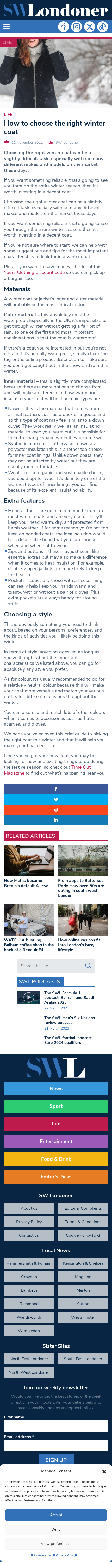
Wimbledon (29, 1331)
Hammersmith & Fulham (29, 1263)
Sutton (83, 1304)
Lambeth (29, 1290)
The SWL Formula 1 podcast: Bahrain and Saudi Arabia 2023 (69, 997)
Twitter (89, 26)
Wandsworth (29, 1317)
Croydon (29, 1277)
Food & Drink (56, 1159)
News (56, 1088)
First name (14, 1417)
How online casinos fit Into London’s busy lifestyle (79, 945)
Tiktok (102, 26)
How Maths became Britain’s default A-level (26, 883)
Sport (56, 1106)
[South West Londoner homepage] (56, 10)
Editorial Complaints (83, 1208)
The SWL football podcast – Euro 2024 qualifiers (69, 1040)
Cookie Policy (43, 1555)
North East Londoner (29, 1359)
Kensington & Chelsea (83, 1263)
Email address (19, 1437)
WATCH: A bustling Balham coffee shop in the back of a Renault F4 (29, 945)
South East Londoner (83, 1359)
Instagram (76, 26)
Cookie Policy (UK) (83, 1235)
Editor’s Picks (56, 1177)
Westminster (83, 1317)
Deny (56, 1529)
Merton (83, 1290)
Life (7, 42)
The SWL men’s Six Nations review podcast (69, 1020)
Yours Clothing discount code (34, 272)
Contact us (29, 1235)
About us (29, 1208)
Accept (56, 1515)
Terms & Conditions (83, 1222)
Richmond (29, 1304)
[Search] (88, 966)
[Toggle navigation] (6, 26)
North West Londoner (29, 1372)
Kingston (83, 1277)
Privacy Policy (65, 1555)
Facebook (63, 26)
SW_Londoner (67, 142)
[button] (104, 1471)
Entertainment (56, 1141)
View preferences (56, 1543)
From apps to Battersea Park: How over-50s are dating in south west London (81, 888)
